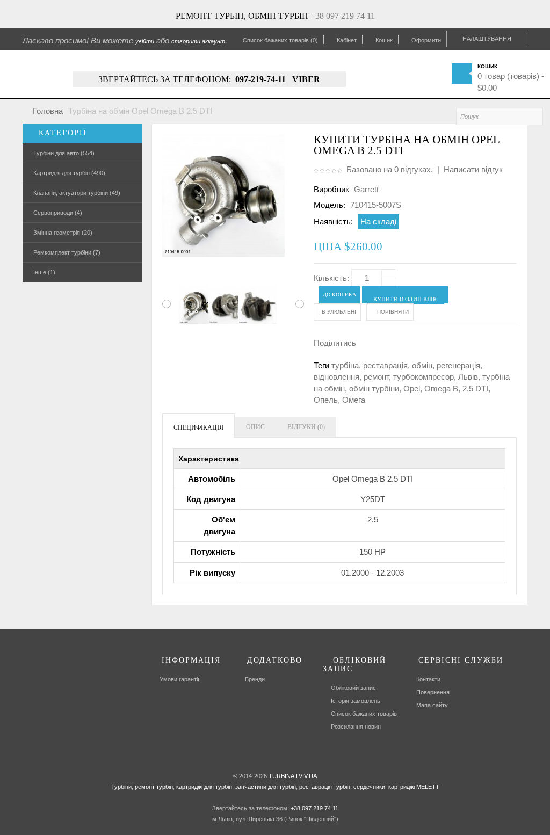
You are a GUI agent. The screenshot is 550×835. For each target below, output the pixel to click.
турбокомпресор (423, 376)
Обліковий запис (353, 688)
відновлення (336, 376)
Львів (468, 376)
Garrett (366, 189)
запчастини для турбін (265, 786)
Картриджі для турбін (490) (69, 173)
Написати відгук (473, 169)
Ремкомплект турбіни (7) (66, 252)
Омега (353, 399)
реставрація (385, 365)
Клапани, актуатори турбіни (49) (76, 193)
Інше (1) (44, 272)
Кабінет (347, 40)
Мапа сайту (432, 705)
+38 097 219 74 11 (342, 15)
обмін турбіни (374, 388)
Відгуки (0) (306, 427)
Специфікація (198, 427)
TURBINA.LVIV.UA (293, 776)
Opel (411, 388)
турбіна (345, 365)
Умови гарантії (179, 679)
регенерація (458, 365)
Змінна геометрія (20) (62, 232)
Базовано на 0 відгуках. (389, 169)
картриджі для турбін (203, 786)
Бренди (255, 679)
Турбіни (121, 786)
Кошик (384, 40)
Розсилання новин (356, 726)
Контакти (428, 679)
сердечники (368, 786)
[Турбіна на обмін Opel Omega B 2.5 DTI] (190, 304)
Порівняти (392, 312)
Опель (326, 399)
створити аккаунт (198, 41)
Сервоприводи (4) (57, 212)
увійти (144, 41)
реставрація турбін (324, 786)
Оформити (426, 40)
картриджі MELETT (413, 786)
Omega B (441, 388)
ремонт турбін (153, 786)
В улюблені (338, 312)
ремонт (376, 376)
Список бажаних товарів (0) (280, 40)
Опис (255, 427)
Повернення (433, 692)
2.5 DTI (475, 388)
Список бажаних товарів (364, 713)
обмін (422, 365)
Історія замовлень (355, 701)
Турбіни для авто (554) (64, 153)
